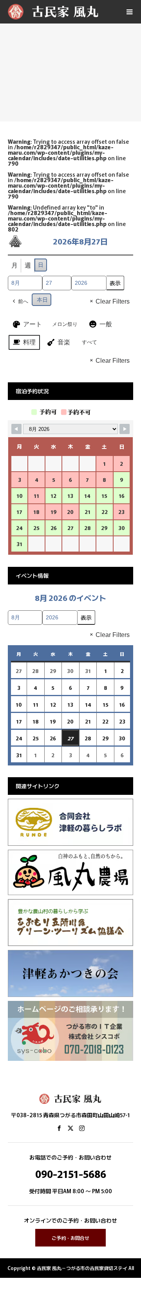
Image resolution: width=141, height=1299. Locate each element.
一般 (105, 324)
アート (32, 324)
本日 (42, 300)
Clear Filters (113, 301)
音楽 (64, 342)
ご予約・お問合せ (70, 1237)
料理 (29, 342)
